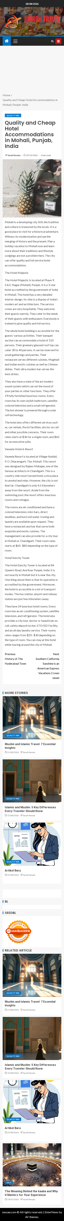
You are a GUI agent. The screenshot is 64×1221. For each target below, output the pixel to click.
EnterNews (51, 1212)
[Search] (52, 41)
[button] (15, 41)
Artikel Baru (13, 870)
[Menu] (15, 41)
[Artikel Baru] (32, 844)
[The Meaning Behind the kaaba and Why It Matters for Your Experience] (32, 1164)
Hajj (9, 1182)
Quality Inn (13, 115)
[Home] (7, 41)
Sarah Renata (14, 155)
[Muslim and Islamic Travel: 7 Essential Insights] (32, 717)
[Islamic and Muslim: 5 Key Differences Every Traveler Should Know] (32, 780)
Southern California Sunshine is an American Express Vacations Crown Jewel (47, 666)
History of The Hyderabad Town (15, 658)
